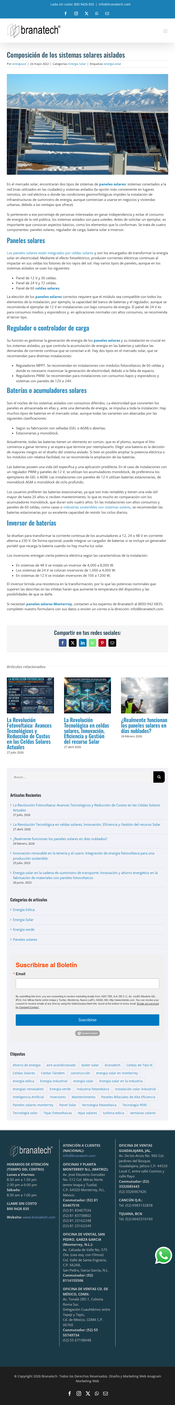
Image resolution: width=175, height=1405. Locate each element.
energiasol (19, 64)
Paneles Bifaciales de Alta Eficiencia (128, 1097)
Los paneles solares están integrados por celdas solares (50, 253)
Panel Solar (67, 1105)
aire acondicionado (61, 1065)
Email (20, 974)
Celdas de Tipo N (139, 1065)
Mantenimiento (83, 1097)
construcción (80, 1073)
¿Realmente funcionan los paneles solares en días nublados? (144, 695)
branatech (113, 1065)
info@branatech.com (115, 4)
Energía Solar (77, 64)
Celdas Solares (24, 1073)
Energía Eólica (24, 909)
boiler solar (90, 1065)
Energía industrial (53, 1081)
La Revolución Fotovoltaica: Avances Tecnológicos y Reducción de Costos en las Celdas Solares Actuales (30, 695)
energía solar (112, 64)
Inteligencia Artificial (28, 1097)
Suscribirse (87, 1020)
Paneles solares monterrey (33, 1105)
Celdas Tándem (53, 1073)
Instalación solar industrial (135, 1089)
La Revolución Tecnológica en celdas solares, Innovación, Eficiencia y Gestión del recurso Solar (87, 695)
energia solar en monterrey (117, 1073)
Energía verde (23, 929)
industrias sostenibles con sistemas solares (97, 507)
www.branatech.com (39, 1217)
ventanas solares (143, 1113)
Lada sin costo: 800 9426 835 (72, 4)
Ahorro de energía (27, 1065)
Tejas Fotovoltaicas (58, 1113)
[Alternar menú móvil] (165, 31)
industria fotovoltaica (93, 1089)
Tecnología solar (25, 1113)
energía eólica (23, 1081)
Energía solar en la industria (121, 1081)
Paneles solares (25, 939)
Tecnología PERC (134, 1105)
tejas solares (87, 1113)
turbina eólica (113, 1113)
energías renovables (28, 1089)
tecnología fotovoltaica (99, 1105)
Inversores (58, 1097)
